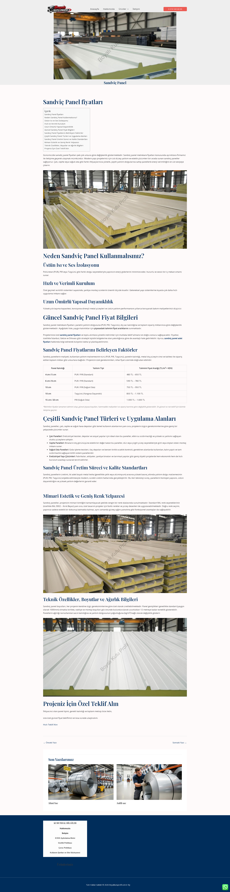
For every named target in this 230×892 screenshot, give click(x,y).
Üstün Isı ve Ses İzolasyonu (56, 120)
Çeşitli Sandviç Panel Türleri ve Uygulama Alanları (65, 136)
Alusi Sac (53, 803)
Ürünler (122, 9)
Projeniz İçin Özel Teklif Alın (56, 148)
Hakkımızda (109, 9)
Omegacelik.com (137, 885)
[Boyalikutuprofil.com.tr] (60, 8)
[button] (127, 9)
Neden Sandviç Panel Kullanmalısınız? (60, 117)
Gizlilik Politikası (65, 843)
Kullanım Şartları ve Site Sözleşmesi (65, 853)
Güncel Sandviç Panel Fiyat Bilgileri (59, 130)
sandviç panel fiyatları (70, 335)
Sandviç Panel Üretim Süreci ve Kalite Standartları (66, 139)
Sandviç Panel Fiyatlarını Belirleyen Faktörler (63, 133)
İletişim (136, 9)
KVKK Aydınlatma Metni (65, 838)
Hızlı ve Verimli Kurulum (54, 123)
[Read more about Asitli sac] (149, 781)
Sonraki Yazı (180, 742)
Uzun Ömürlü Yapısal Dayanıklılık (58, 126)
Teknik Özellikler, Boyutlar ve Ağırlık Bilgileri (63, 145)
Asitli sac (121, 803)
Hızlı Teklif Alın (50, 724)
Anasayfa (94, 9)
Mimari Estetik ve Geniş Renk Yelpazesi (61, 142)
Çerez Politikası (65, 848)
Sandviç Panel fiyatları (53, 114)
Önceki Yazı (50, 742)
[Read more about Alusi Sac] (81, 781)
